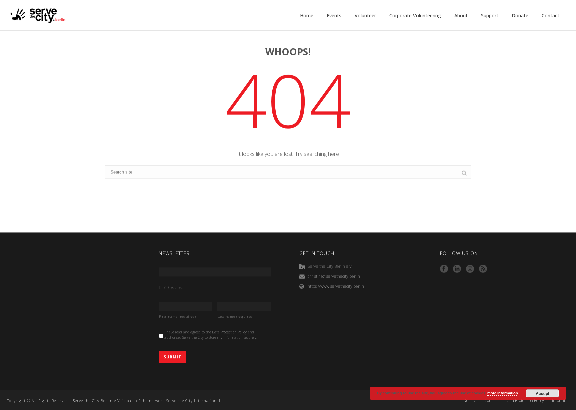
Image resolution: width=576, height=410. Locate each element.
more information (502, 392)
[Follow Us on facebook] (444, 269)
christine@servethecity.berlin (334, 276)
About (461, 15)
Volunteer (365, 15)
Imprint (558, 400)
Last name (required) (236, 316)
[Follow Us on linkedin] (457, 269)
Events (334, 15)
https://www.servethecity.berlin (336, 286)
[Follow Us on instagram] (470, 269)
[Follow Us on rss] (483, 269)
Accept (542, 393)
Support (489, 15)
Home (306, 15)
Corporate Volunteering (415, 15)
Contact (550, 15)
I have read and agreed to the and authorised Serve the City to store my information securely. (210, 335)
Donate (520, 15)
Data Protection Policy (229, 332)
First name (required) (177, 316)
